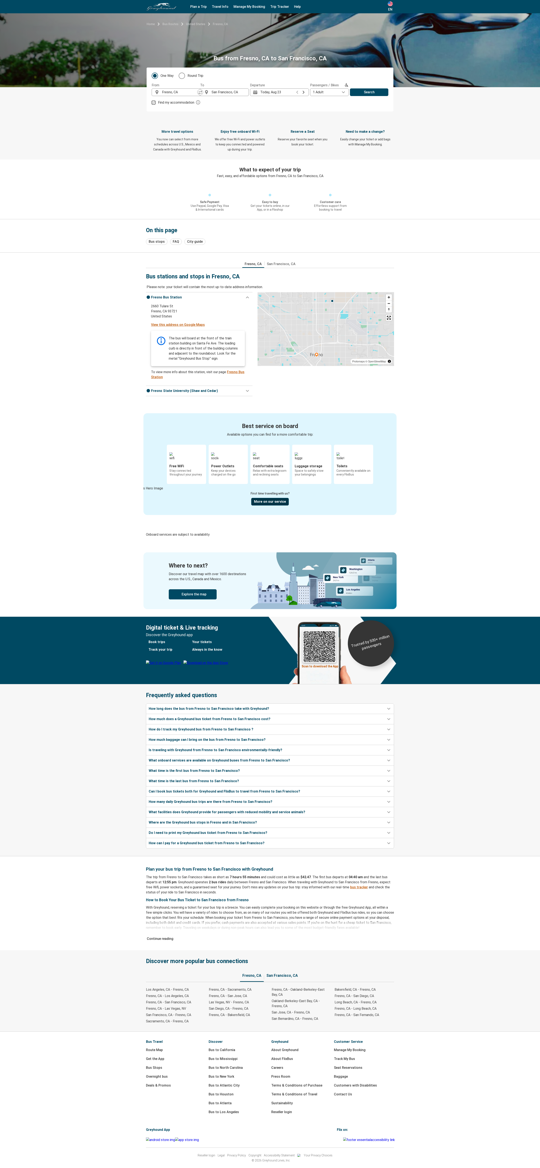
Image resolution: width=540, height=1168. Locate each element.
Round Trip (195, 76)
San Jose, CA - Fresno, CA (291, 1012)
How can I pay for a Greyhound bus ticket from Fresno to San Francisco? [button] (207, 843)
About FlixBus (282, 1059)
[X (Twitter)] (342, 1140)
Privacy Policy (236, 1155)
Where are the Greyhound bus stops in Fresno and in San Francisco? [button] (203, 822)
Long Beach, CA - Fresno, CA (356, 1002)
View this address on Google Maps (178, 325)
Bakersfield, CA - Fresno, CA (355, 990)
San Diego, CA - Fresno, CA (228, 1009)
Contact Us (343, 1094)
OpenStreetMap (377, 361)
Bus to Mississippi (223, 1059)
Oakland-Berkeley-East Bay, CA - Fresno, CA (296, 1003)
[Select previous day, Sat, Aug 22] (297, 92)
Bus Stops (154, 1068)
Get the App (155, 1059)
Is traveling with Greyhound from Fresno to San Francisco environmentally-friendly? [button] (215, 750)
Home (151, 24)
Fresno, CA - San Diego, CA (354, 996)
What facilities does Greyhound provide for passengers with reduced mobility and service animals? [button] (227, 812)
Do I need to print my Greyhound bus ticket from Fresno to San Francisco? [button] (208, 833)
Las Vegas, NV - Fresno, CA (229, 1002)
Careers (277, 1068)
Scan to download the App (320, 666)
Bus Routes (170, 24)
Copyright (254, 1155)
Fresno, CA (220, 24)
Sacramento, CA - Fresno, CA (167, 1021)
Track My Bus (344, 1059)
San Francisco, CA (281, 264)
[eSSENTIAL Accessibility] (370, 1140)
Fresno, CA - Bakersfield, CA (229, 1015)
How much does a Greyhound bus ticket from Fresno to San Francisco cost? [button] (209, 719)
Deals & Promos (158, 1085)
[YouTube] (340, 1140)
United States (195, 24)
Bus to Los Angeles (224, 1112)
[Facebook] (337, 1140)
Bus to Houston (221, 1094)
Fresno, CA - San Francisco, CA (168, 1002)
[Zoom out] (389, 303)
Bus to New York (221, 1077)
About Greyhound (284, 1050)
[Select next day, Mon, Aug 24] (303, 92)
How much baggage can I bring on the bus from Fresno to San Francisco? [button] (207, 740)
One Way (167, 76)
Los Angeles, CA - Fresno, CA (167, 990)
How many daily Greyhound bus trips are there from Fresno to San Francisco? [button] (210, 802)
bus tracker (359, 887)
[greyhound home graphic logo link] (161, 7)
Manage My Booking (350, 1050)
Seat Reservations (348, 1068)
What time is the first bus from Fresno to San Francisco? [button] (194, 771)
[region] (326, 329)
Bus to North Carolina (226, 1068)
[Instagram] (338, 1140)
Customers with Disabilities (355, 1085)
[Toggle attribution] (389, 361)
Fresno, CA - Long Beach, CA (356, 1009)
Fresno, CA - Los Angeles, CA (167, 996)
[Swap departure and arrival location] (200, 92)
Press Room (280, 1077)
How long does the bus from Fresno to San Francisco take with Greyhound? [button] (209, 709)
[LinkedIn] (341, 1140)
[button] (199, 297)
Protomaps (358, 361)
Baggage (341, 1077)
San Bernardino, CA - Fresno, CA (295, 1019)
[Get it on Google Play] (160, 1139)
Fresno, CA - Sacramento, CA (230, 990)
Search (369, 92)
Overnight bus (157, 1077)
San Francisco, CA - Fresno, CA (168, 1015)
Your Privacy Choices (318, 1155)
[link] (270, 580)
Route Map (154, 1050)
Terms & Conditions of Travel (294, 1094)
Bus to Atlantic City (224, 1085)
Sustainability (282, 1103)
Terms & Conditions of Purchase (296, 1085)
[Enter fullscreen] (389, 318)
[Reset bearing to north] (389, 309)
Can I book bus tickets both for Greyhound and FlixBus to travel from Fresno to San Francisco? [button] (224, 791)
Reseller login (281, 1112)
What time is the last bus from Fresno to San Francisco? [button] (194, 781)
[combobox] (179, 92)
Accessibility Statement (279, 1155)
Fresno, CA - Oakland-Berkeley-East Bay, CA (298, 992)
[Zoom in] (389, 297)
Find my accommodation (176, 102)
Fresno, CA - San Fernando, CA (357, 1015)
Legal (221, 1155)
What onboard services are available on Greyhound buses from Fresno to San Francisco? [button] (219, 760)
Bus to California (222, 1050)
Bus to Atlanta (220, 1103)
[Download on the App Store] (187, 1139)
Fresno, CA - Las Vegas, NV (166, 1009)
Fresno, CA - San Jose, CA (228, 996)
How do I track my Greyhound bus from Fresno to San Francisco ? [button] (201, 729)
